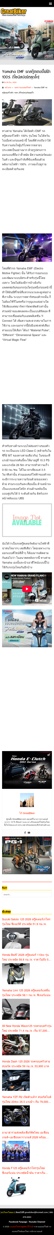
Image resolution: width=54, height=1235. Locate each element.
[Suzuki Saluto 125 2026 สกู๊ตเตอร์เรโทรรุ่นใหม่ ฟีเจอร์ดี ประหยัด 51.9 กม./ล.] (16, 938)
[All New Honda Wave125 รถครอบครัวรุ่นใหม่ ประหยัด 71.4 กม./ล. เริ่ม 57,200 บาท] (16, 1044)
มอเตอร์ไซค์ (15, 1226)
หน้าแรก (8, 87)
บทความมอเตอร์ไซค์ (22, 87)
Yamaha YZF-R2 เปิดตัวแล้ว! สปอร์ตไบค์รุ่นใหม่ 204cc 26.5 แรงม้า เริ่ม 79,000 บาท (26, 1099)
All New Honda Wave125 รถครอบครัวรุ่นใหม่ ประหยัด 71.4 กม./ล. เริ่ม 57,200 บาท (27, 1028)
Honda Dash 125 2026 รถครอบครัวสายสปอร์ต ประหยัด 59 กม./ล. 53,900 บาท (26, 1063)
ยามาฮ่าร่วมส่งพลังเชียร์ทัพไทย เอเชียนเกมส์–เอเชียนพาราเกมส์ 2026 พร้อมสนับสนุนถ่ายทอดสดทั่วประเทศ (25, 1135)
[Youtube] (29, 832)
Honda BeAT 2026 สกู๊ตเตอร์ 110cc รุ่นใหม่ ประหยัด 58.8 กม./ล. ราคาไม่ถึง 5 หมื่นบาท (25, 957)
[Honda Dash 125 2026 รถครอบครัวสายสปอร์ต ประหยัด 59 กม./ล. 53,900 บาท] (16, 1080)
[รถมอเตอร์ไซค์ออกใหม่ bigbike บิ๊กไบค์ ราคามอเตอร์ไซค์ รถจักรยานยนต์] (13, 12)
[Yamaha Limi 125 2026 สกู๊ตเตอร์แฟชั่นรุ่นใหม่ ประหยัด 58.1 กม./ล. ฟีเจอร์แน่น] (16, 1009)
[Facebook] (25, 832)
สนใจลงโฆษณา (8, 1212)
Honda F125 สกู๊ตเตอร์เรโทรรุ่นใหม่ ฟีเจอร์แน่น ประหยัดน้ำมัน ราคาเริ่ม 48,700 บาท (23, 1170)
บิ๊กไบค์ (30, 1226)
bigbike (23, 1226)
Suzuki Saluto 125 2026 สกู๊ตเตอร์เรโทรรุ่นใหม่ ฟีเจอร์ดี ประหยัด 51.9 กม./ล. (26, 921)
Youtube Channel (37, 1221)
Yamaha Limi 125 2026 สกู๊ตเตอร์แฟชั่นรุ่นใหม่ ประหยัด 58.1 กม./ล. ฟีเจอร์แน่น (26, 992)
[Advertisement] (27, 201)
